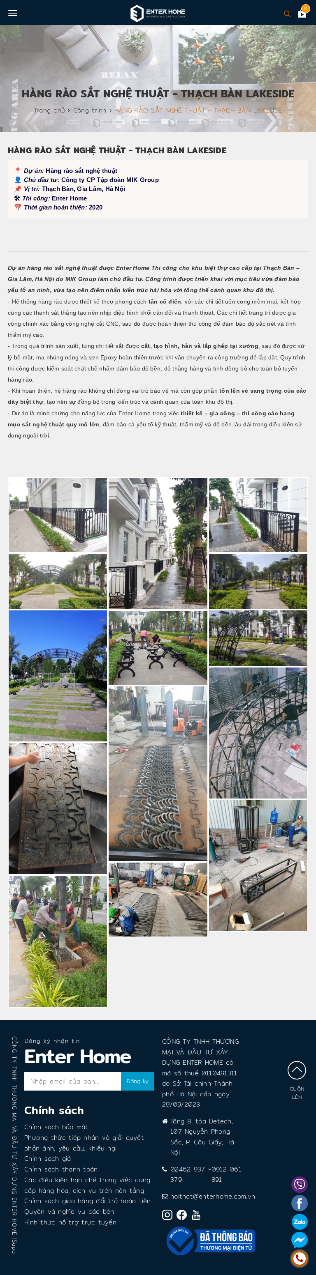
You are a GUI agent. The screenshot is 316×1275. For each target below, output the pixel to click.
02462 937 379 (187, 1175)
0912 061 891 (226, 1175)
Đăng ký (137, 1081)
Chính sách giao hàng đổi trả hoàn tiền (87, 1201)
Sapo (14, 1247)
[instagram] (169, 1216)
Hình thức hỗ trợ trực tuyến (70, 1222)
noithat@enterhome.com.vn (212, 1196)
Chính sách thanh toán (61, 1169)
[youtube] (198, 1216)
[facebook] (184, 1216)
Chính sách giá (47, 1158)
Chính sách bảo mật (56, 1127)
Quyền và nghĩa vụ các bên (69, 1211)
